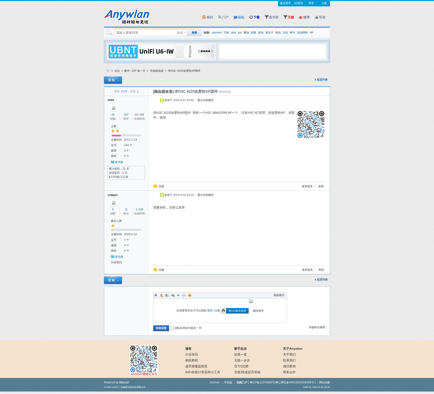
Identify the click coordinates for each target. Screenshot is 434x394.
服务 (188, 348)
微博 (306, 17)
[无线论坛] (126, 24)
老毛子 (269, 32)
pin (240, 32)
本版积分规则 (317, 327)
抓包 (261, 32)
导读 (322, 17)
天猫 (291, 17)
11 (126, 209)
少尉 (113, 126)
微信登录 (285, 3)
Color (161, 295)
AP (311, 32)
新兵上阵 (116, 221)
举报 (321, 186)
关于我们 (289, 354)
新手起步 (240, 348)
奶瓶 (253, 32)
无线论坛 (108, 71)
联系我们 (289, 360)
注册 (324, 3)
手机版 (228, 382)
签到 (210, 17)
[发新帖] (113, 80)
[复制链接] (225, 91)
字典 (226, 32)
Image (167, 295)
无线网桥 (302, 32)
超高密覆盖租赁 (196, 366)
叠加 (246, 32)
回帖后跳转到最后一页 (188, 328)
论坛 (241, 17)
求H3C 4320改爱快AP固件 (184, 70)
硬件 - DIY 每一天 (134, 70)
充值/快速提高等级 (247, 372)
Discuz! (124, 382)
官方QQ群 (241, 366)
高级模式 (279, 295)
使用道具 (307, 186)
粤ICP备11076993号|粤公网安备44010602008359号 (282, 382)
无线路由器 (156, 70)
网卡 (292, 32)
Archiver (215, 382)
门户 (225, 17)
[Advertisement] (272, 51)
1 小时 (139, 209)
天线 (285, 32)
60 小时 (139, 114)
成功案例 (289, 366)
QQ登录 (298, 3)
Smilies (189, 295)
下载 (256, 17)
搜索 (180, 33)
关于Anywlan (293, 348)
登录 (311, 3)
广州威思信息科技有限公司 (132, 387)
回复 (161, 186)
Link (172, 295)
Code (184, 295)
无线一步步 (242, 360)
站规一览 (240, 354)
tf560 (111, 100)
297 (126, 114)
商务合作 (289, 372)
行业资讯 (191, 354)
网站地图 (324, 382)
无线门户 (241, 382)
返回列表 (322, 79)
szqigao (113, 195)
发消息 (119, 162)
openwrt (217, 32)
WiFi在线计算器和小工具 (202, 372)
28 (113, 114)
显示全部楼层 (205, 100)
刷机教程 (191, 360)
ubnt (233, 32)
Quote (178, 295)
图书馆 (273, 17)
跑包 (278, 32)
